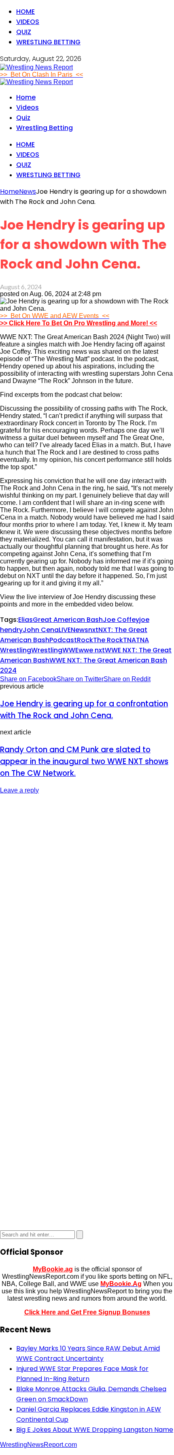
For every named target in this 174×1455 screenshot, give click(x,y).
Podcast (63, 640)
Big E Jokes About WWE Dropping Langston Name (94, 1429)
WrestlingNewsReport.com (38, 1444)
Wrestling (46, 650)
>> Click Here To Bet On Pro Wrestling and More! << (78, 323)
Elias (25, 619)
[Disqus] (87, 903)
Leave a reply (19, 790)
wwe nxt (92, 650)
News (79, 629)
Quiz (23, 32)
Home (25, 11)
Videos (27, 21)
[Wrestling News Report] (36, 67)
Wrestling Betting (48, 42)
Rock (85, 640)
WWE (70, 650)
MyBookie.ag (53, 1269)
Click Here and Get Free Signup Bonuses (87, 1312)
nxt (93, 629)
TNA (129, 640)
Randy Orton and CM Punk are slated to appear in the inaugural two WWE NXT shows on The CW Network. (84, 761)
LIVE (65, 629)
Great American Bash (68, 619)
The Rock (108, 640)
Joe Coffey (121, 619)
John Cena (41, 629)
